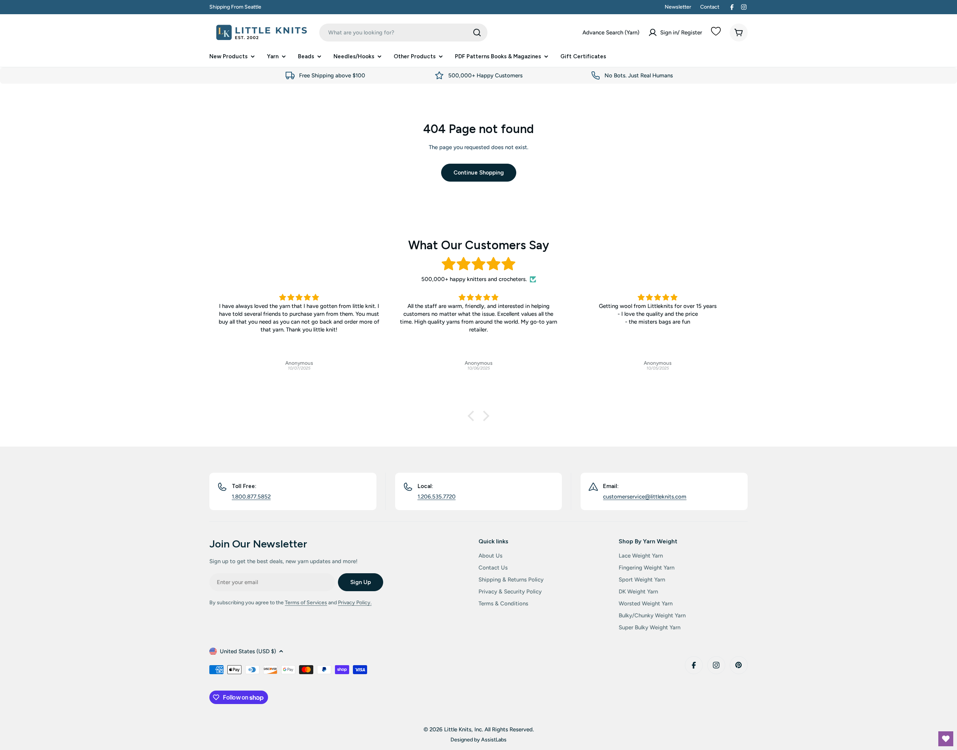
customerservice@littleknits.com (644, 496)
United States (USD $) (248, 651)
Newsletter (678, 7)
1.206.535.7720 (437, 496)
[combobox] (403, 32)
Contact (709, 7)
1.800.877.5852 (251, 496)
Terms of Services (306, 602)
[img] (478, 264)
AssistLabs (494, 739)
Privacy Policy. (355, 602)
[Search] (477, 32)
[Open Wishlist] (945, 738)
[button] (473, 416)
